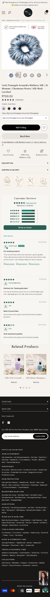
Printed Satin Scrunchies (19, 472)
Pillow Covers (25, 485)
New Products (6, 563)
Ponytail (34, 460)
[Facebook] (3, 423)
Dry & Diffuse (24, 525)
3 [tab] (26, 387)
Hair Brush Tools (41, 508)
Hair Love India (27, 586)
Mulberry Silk (30, 545)
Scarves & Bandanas (13, 462)
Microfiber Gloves (20, 497)
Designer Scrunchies (13, 20)
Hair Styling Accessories (21, 457)
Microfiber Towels (23, 495)
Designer (24, 563)
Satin (22, 545)
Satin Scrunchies (16, 470)
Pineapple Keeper (16, 500)
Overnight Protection (8, 543)
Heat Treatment (37, 520)
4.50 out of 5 (31, 203)
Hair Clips (34, 457)
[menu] (3, 12)
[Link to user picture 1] (9, 268)
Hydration (26, 533)
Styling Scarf (11, 510)
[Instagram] (9, 423)
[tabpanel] (14, 369)
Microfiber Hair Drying (9, 495)
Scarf (3, 462)
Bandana (42, 460)
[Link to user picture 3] (34, 268)
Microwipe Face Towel (34, 497)
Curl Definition (6, 533)
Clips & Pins (42, 457)
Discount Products (15, 565)
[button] (9, 12)
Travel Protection (23, 487)
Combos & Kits (33, 563)
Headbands (13, 460)
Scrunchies (5, 470)
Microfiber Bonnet (7, 497)
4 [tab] (29, 387)
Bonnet (32, 482)
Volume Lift (44, 533)
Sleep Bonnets (24, 482)
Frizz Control (17, 533)
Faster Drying (35, 533)
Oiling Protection (25, 520)
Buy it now (25, 136)
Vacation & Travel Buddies (10, 553)
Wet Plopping (20, 510)
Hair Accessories (7, 457)
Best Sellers (15, 563)
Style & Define (13, 525)
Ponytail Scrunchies (8, 475)
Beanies (12, 555)
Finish (11, 535)
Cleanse (35, 523)
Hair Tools (31, 508)
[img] (9, 242)
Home (3, 20)
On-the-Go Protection (10, 487)
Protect (5, 535)
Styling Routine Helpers (33, 510)
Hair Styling (5, 508)
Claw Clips (5, 460)
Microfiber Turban (36, 495)
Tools (3, 510)
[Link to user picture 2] (21, 268)
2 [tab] (23, 387)
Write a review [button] (25, 227)
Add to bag (21, 127)
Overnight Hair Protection (10, 482)
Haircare (28, 523)
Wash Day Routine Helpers (10, 520)
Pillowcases (34, 485)
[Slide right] (46, 74)
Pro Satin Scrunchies (30, 470)
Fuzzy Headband (24, 460)
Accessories (26, 565)
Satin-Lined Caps (13, 485)
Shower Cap (20, 523)
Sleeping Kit (43, 485)
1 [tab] (20, 387)
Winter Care (35, 553)
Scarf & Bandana (31, 555)
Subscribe (40, 436)
